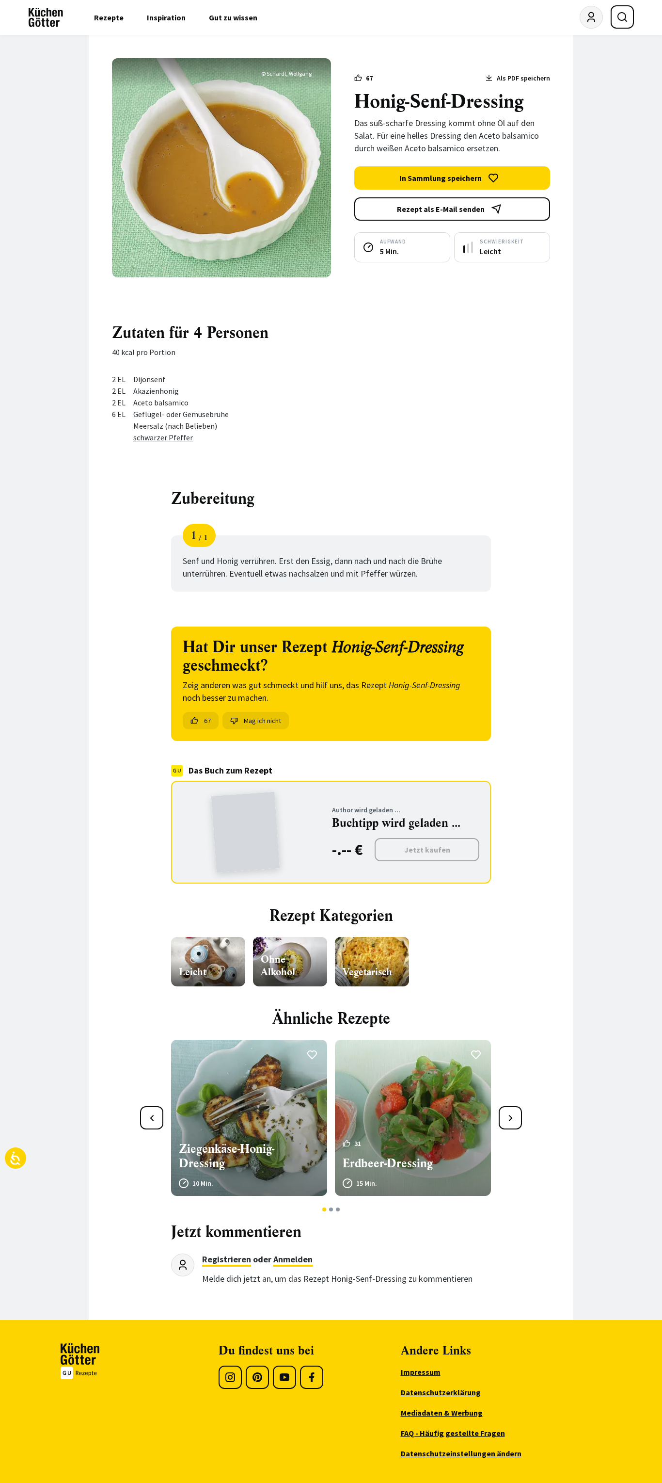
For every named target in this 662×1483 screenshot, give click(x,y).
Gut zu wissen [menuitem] (233, 17)
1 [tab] (324, 1209)
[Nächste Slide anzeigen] (510, 1117)
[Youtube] (284, 1377)
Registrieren (226, 1259)
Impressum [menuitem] (421, 1372)
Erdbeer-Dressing (388, 1163)
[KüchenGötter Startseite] (46, 17)
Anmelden (293, 1259)
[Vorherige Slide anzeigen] (151, 1117)
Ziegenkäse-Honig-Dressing (226, 1156)
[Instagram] (230, 1377)
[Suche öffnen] (622, 17)
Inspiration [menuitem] (166, 17)
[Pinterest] (257, 1377)
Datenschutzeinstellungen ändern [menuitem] (461, 1453)
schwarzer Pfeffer (163, 437)
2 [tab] (331, 1209)
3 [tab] (338, 1209)
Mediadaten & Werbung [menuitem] (442, 1413)
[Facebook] (311, 1377)
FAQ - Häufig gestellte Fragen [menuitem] (453, 1433)
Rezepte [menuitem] (109, 17)
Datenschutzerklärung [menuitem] (441, 1392)
